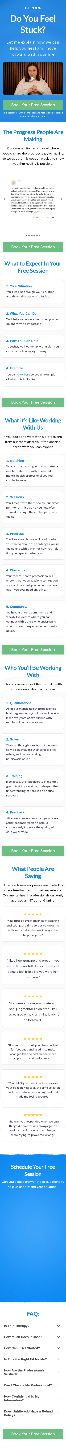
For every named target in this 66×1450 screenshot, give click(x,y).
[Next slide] (61, 199)
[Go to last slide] (4, 199)
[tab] (26, 235)
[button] (33, 78)
